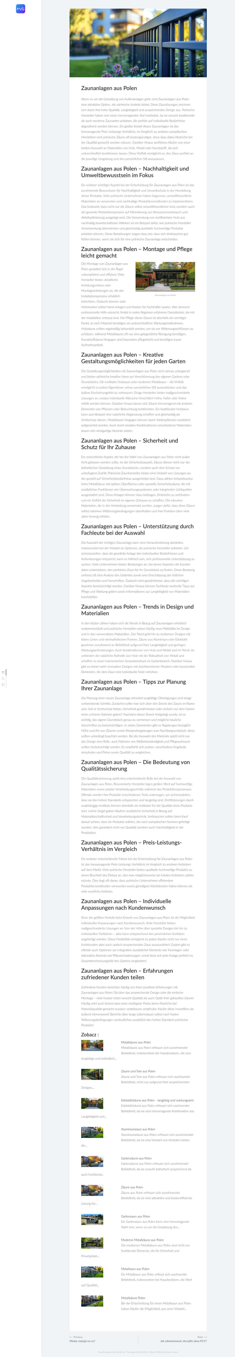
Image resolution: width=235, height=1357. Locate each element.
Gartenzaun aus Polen (135, 1216)
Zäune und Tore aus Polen (138, 1071)
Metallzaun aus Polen (135, 1269)
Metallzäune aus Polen (136, 1042)
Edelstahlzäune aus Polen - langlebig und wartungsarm (157, 1100)
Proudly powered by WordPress (111, 1352)
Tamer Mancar (172, 1352)
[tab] (3, 672)
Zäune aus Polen (132, 1187)
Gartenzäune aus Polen (136, 1158)
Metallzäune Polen (133, 1298)
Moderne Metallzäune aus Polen (142, 1240)
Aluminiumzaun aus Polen (138, 1129)
